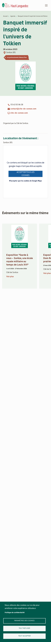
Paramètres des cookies (24, 620)
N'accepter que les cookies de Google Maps (25, 181)
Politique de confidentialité (15, 612)
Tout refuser (24, 628)
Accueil (5, 16)
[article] (19, 257)
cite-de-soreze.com (19, 113)
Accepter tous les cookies (25, 173)
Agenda (12, 16)
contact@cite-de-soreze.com (23, 109)
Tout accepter (24, 636)
